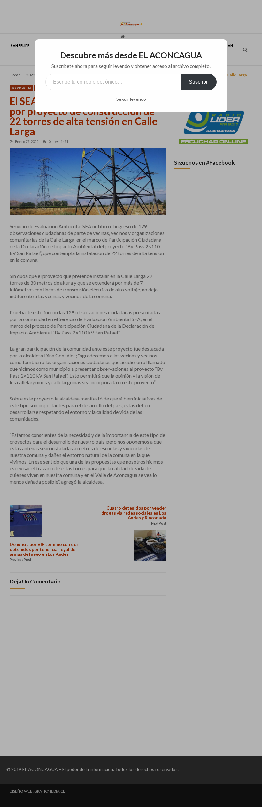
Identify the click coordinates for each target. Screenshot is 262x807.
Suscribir (199, 81)
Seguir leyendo (131, 99)
